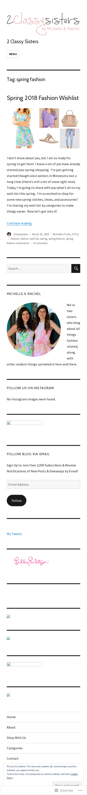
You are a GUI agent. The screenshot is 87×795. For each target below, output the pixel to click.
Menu (13, 54)
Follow (17, 500)
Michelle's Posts (62, 234)
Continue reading (19, 223)
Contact (13, 758)
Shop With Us (16, 738)
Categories (15, 748)
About (11, 727)
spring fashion (57, 239)
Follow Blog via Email (28, 454)
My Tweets (14, 534)
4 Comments (40, 243)
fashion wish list (30, 239)
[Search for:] (39, 268)
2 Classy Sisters (22, 41)
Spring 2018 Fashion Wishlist (43, 97)
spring (43, 239)
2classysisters (20, 234)
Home (11, 717)
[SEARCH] (75, 268)
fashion (15, 239)
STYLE (75, 234)
